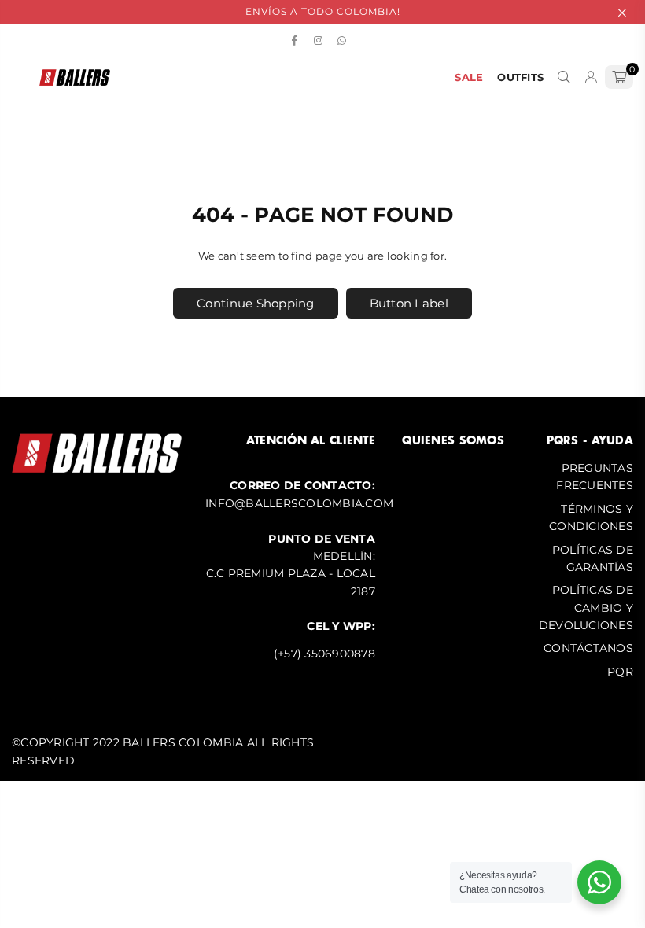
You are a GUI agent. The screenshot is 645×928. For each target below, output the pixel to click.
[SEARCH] (564, 77)
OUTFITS (520, 77)
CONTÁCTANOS (588, 648)
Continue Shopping (255, 303)
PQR (620, 672)
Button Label (409, 303)
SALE (469, 77)
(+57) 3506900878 (324, 653)
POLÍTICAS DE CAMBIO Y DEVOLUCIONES (586, 607)
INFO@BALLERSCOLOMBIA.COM (299, 503)
